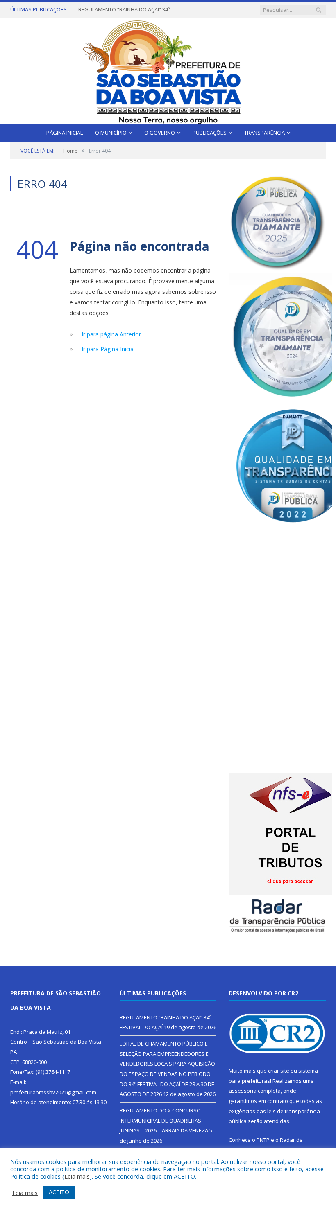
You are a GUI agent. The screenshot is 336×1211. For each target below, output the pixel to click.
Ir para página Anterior (111, 334)
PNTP (263, 1139)
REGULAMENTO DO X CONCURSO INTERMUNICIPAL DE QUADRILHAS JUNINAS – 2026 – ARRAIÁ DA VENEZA (164, 1120)
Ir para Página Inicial (108, 349)
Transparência (264, 132)
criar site (278, 1070)
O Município (111, 132)
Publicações (210, 132)
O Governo (159, 132)
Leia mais (77, 1176)
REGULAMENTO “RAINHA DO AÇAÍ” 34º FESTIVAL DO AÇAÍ (127, 9)
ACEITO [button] (59, 1192)
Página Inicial (64, 132)
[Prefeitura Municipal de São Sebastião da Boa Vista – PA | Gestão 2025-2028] (168, 69)
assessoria (243, 1090)
